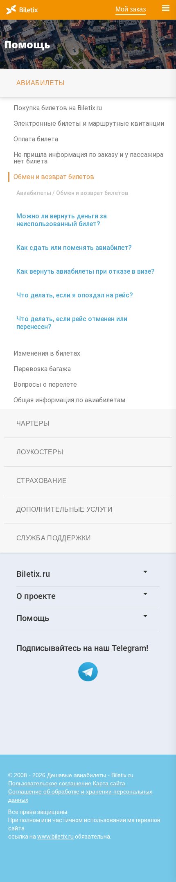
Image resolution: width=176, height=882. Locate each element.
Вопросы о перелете (45, 384)
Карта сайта (109, 783)
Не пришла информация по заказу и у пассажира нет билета (88, 158)
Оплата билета (36, 139)
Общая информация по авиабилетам (69, 400)
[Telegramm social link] (88, 672)
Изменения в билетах (47, 353)
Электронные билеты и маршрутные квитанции (89, 123)
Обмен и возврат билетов (54, 177)
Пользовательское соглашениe (49, 783)
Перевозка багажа (42, 369)
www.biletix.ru (55, 836)
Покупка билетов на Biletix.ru (58, 108)
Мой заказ (130, 9)
